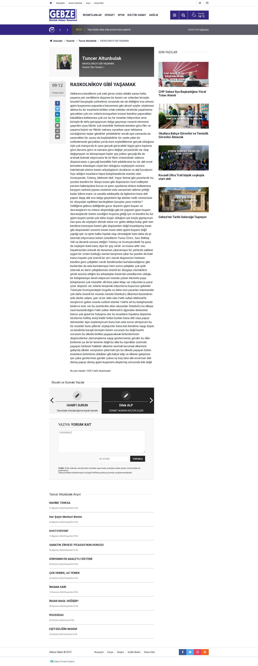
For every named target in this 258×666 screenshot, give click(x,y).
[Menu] (174, 15)
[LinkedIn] (57, 114)
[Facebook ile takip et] (182, 652)
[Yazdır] (57, 131)
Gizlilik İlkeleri (134, 652)
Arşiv (88, 3)
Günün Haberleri (75, 3)
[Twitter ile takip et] (190, 652)
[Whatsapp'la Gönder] (57, 120)
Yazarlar (70, 41)
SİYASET (110, 14)
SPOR (121, 14)
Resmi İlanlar (92, 14)
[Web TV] (200, 2)
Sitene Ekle (98, 3)
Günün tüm (198, 29)
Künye (110, 652)
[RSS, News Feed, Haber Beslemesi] (205, 652)
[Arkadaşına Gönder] (57, 125)
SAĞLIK (153, 14)
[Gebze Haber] (63, 14)
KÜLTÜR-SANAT (137, 14)
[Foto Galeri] (207, 2)
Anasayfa (57, 41)
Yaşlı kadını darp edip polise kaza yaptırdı (108, 29)
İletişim (120, 652)
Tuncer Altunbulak (87, 41)
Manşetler (60, 3)
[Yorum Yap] (57, 136)
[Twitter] (57, 108)
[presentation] (60, 29)
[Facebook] (57, 103)
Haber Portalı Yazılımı (64, 661)
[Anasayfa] (51, 3)
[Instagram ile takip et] (197, 652)
